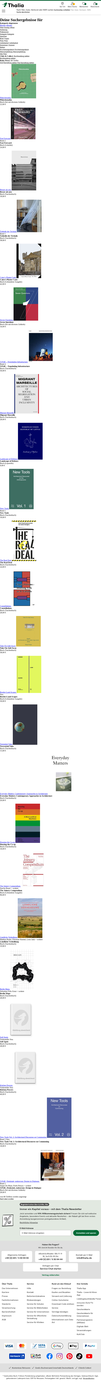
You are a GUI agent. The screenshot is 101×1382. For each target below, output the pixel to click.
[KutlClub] (36, 1356)
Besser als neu (6, 190)
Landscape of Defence (9, 459)
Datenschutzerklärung (61, 1315)
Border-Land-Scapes (8, 692)
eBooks (9, 25)
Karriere (5, 1292)
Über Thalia (7, 1283)
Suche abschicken (23, 12)
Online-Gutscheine (60, 1300)
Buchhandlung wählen (21, 56)
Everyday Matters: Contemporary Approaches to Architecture (24, 794)
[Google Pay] (57, 1346)
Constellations (5, 606)
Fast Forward (5, 138)
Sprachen (3, 36)
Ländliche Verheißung (9, 937)
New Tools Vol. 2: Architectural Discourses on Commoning (23, 1137)
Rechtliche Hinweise (29, 1222)
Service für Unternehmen (38, 1312)
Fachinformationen (10, 1300)
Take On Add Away (8, 646)
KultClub (80, 1334)
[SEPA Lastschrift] (38, 1346)
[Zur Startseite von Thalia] (14, 4)
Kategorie (3, 34)
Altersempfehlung (6, 52)
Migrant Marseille (7, 413)
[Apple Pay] (73, 1346)
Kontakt (30, 1292)
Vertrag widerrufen (50, 1275)
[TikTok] (79, 1356)
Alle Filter (3, 54)
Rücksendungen (34, 1300)
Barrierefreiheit (8, 1312)
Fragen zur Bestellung (61, 1288)
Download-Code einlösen (63, 1304)
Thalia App (81, 1288)
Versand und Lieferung (62, 1296)
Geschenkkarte (83, 1309)
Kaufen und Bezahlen (61, 1292)
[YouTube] (89, 1356)
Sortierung (3, 30)
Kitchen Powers (6, 1085)
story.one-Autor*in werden (85, 1304)
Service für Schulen (35, 1304)
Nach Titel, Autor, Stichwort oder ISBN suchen (35, 10)
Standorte (6, 1304)
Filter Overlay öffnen (7, 28)
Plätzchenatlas (5, 98)
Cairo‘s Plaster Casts (8, 277)
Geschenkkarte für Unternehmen (85, 1314)
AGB (4, 1319)
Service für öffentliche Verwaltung (36, 1317)
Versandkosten (88, 1378)
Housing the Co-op (7, 842)
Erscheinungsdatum (7, 50)
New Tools (4, 508)
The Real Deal (6, 560)
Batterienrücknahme (36, 1296)
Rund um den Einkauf (61, 1283)
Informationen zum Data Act (62, 1320)
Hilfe (29, 1288)
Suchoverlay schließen (62, 10)
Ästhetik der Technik (8, 231)
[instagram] (59, 1356)
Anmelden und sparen (86, 1233)
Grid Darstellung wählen (8, 63)
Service (30, 1283)
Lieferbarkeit (4, 43)
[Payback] (17, 1356)
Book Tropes (4, 39)
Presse (5, 1296)
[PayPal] (90, 1346)
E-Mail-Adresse (27, 1228)
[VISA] (8, 1346)
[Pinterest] (69, 1356)
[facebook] (49, 1356)
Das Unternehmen (10, 1288)
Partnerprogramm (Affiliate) (85, 1321)
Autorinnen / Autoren (7, 45)
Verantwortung (8, 1308)
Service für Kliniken (35, 1322)
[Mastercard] (21, 1346)
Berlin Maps (5, 989)
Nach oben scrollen (7, 1199)
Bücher (3, 25)
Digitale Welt (82, 1326)
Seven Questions (7, 320)
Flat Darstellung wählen (25, 63)
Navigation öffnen (4, 11)
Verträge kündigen (60, 1312)
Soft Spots (4, 1037)
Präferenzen (4, 32)
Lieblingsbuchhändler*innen (88, 1299)
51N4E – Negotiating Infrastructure (14, 362)
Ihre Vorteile (82, 1283)
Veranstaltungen (84, 1330)
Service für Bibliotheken (37, 1308)
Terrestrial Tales (6, 744)
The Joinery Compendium (10, 886)
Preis (2, 41)
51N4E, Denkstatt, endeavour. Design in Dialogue (20, 1181)
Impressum (7, 1315)
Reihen (2, 47)
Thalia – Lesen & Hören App (87, 1293)
